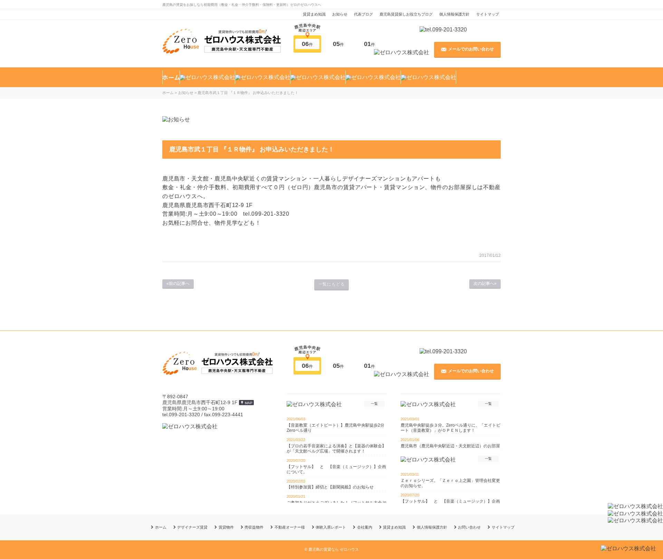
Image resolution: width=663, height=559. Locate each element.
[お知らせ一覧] (176, 119)
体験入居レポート (331, 527)
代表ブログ (363, 14)
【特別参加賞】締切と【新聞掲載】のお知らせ (330, 487)
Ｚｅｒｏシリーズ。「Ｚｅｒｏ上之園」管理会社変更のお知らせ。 (450, 483)
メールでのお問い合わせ (471, 49)
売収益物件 (253, 527)
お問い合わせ (469, 527)
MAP (248, 403)
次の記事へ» (485, 283)
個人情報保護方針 (454, 14)
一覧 (374, 404)
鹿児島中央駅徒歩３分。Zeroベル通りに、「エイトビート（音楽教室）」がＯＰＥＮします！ (450, 428)
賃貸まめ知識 (314, 14)
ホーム (160, 527)
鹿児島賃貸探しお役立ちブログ (406, 14)
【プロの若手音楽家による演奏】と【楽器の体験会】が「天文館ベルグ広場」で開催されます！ (336, 449)
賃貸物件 (226, 527)
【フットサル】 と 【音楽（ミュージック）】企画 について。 (337, 469)
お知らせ (339, 14)
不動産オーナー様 (290, 527)
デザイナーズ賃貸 (192, 527)
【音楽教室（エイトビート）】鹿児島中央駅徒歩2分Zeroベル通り (335, 428)
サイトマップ (487, 14)
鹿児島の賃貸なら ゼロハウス (333, 549)
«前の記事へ (178, 283)
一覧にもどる (331, 284)
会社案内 (364, 527)
